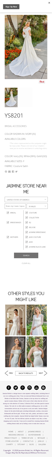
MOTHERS (12, 237)
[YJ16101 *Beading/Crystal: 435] (36, 320)
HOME (10, 431)
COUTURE (33, 213)
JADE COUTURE (35, 237)
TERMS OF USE (27, 438)
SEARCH (26, 255)
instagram (29, 387)
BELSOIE (32, 227)
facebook (9, 387)
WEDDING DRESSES (16, 435)
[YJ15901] (15, 351)
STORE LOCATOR (11, 441)
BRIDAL (12, 213)
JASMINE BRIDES (34, 431)
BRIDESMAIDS (12, 222)
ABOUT (21, 431)
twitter (15, 387)
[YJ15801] (36, 351)
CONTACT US (28, 441)
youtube (36, 387)
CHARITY (9, 444)
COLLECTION (34, 217)
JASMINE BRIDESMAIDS (38, 232)
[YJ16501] (15, 320)
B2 (30, 222)
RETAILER (41, 438)
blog (43, 387)
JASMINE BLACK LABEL (37, 247)
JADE (31, 242)
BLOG (31, 444)
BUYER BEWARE (34, 435)
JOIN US (41, 441)
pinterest (22, 387)
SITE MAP (21, 444)
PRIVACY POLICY (10, 438)
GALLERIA (42, 444)
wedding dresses (11, 423)
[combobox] (26, 199)
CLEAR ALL (26, 263)
